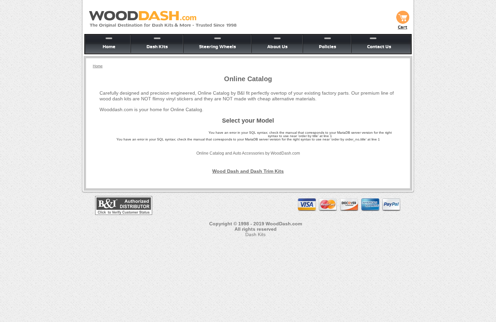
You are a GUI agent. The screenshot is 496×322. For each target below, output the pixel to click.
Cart (402, 27)
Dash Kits (157, 46)
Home (109, 46)
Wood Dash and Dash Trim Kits (248, 171)
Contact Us (379, 46)
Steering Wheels (217, 46)
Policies (327, 46)
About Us (277, 46)
